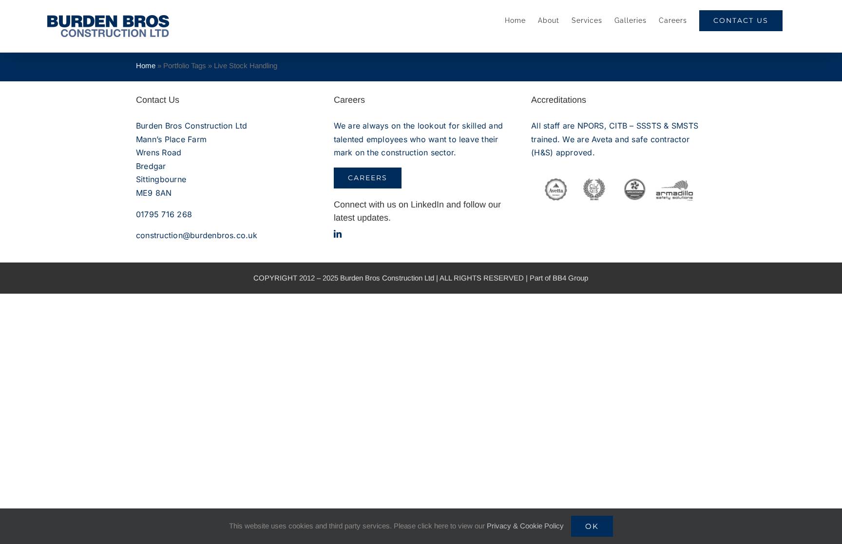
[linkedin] (338, 234)
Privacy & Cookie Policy (525, 526)
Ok (592, 526)
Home (145, 65)
